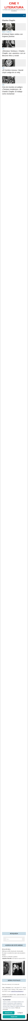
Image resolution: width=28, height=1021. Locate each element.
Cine (3, 48)
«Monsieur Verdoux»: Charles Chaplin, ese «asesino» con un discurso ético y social (13, 53)
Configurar (20, 1012)
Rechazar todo (8, 1012)
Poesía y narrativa (7, 32)
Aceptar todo (14, 1016)
